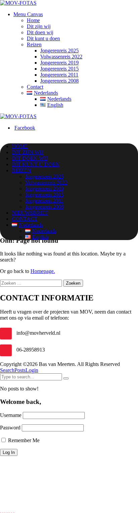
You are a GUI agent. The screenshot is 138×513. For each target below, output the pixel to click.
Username (10, 415)
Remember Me (23, 440)
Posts (19, 370)
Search (7, 370)
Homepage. (42, 271)
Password (10, 427)
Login (31, 370)
